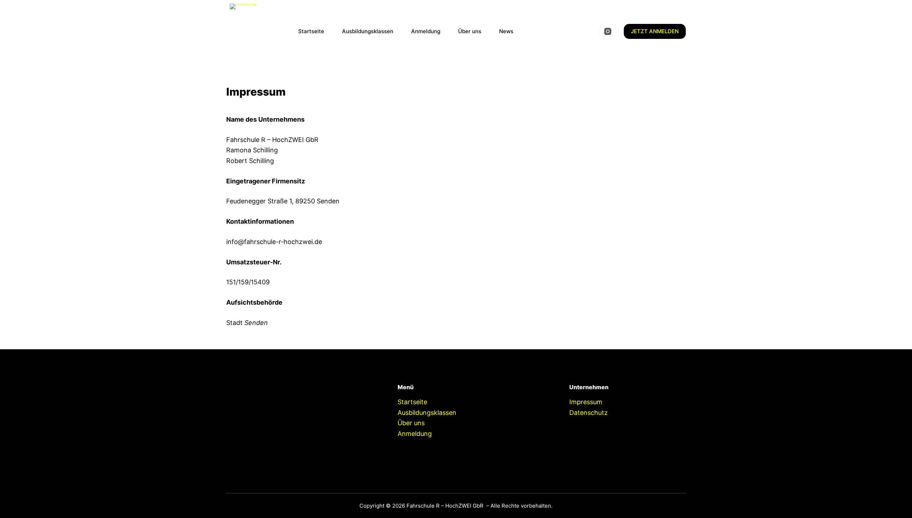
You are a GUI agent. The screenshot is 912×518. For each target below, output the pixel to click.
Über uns (469, 31)
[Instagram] (608, 31)
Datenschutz (588, 412)
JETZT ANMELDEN (655, 31)
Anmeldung (425, 31)
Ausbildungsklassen (367, 31)
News (506, 31)
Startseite (311, 31)
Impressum (585, 402)
